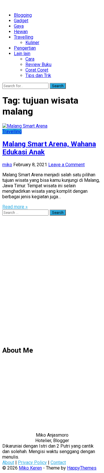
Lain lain (22, 53)
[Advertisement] (52, 283)
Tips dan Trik (38, 75)
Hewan (21, 31)
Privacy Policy (32, 462)
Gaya (19, 26)
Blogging (23, 15)
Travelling (23, 37)
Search (58, 86)
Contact (58, 462)
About (8, 462)
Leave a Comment (66, 164)
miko (7, 164)
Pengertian (25, 48)
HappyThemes (81, 468)
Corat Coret (36, 70)
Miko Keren (30, 468)
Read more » (15, 207)
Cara (29, 59)
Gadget (21, 20)
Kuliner (32, 42)
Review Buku (38, 64)
